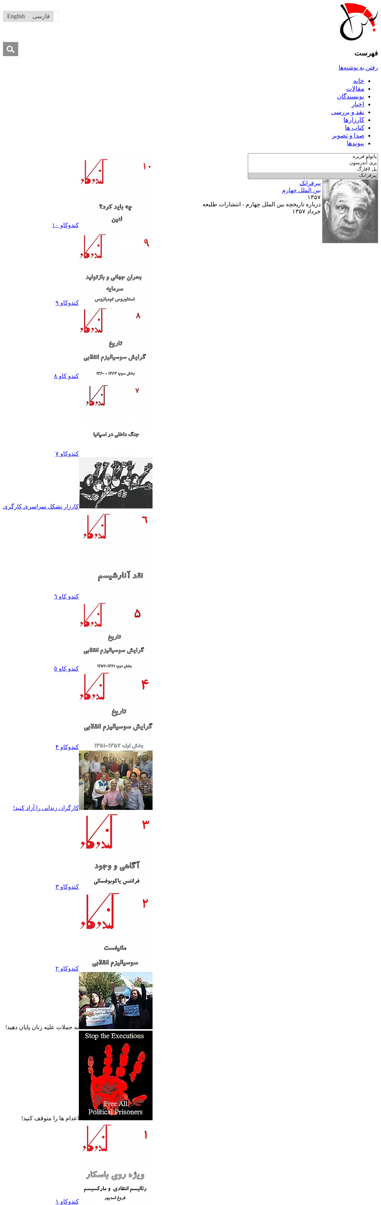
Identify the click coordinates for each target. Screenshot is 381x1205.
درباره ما (285, 248)
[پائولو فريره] (313, 157)
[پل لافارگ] (313, 169)
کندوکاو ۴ (67, 747)
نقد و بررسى (347, 112)
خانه (358, 80)
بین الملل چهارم (301, 190)
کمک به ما (232, 248)
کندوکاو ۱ (67, 1201)
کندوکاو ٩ (67, 303)
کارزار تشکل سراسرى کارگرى (41, 506)
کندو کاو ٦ (66, 596)
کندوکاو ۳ (67, 886)
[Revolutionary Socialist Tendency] (359, 38)
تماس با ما (259, 248)
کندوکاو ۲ (67, 968)
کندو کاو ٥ (66, 668)
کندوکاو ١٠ (65, 225)
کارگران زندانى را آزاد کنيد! (46, 808)
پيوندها (355, 143)
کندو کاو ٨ (66, 376)
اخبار (358, 104)
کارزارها (353, 119)
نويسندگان (350, 96)
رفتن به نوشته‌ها (358, 67)
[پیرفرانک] (313, 175)
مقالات (355, 88)
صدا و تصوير (348, 135)
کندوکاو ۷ (67, 453)
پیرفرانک (310, 183)
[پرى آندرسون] (313, 163)
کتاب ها (354, 127)
